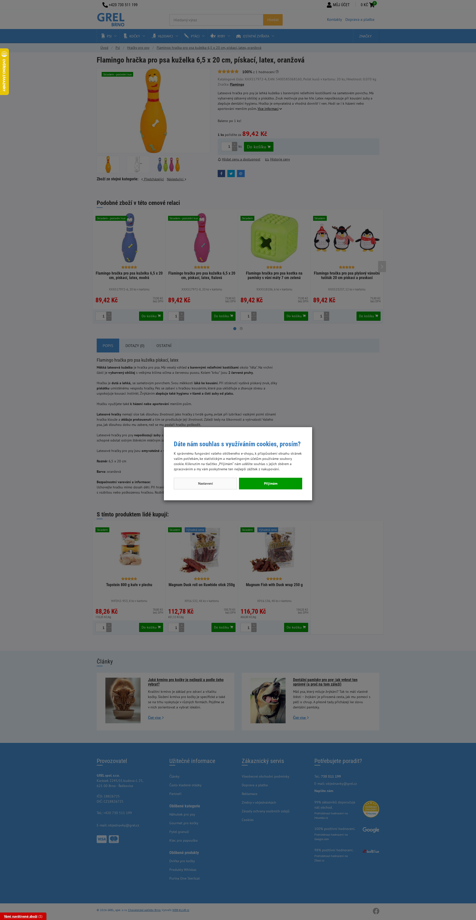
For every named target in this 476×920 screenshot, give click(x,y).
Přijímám (270, 483)
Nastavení (205, 483)
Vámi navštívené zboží (20, 916)
